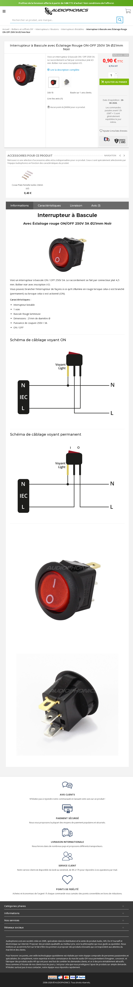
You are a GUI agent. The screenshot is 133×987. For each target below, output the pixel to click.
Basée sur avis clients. (80, 92)
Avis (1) (95, 205)
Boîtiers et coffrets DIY (22, 29)
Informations (19, 205)
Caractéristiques (49, 205)
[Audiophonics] (67, 11)
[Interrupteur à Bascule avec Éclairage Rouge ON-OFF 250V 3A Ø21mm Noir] (53, 82)
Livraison (76, 205)
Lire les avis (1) (55, 98)
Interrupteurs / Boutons (47, 29)
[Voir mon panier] (129, 11)
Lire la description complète (64, 69)
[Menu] (4, 11)
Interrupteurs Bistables (72, 29)
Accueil (5, 29)
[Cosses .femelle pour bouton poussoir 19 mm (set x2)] (27, 175)
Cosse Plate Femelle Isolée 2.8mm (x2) (27, 187)
